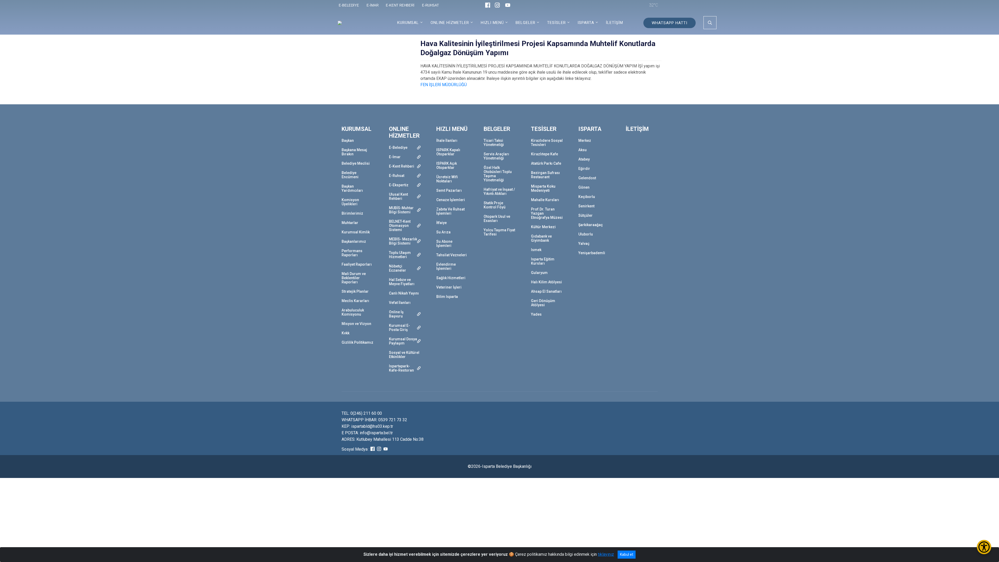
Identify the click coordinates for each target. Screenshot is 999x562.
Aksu (582, 150)
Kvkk (345, 333)
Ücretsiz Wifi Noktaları (447, 179)
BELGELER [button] (525, 22)
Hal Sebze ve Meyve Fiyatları (401, 282)
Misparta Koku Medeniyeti (543, 188)
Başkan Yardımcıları (352, 188)
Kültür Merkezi (543, 227)
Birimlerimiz (352, 213)
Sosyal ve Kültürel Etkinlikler (404, 354)
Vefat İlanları (400, 303)
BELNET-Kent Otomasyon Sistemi (400, 225)
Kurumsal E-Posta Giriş (399, 327)
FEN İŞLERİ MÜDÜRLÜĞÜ (443, 84)
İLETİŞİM (614, 22)
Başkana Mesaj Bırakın (354, 152)
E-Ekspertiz (398, 185)
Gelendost (587, 178)
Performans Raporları (352, 253)
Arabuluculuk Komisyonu (353, 312)
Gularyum (539, 273)
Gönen (584, 187)
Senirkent (586, 206)
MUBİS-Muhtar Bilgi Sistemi (401, 210)
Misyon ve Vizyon (356, 324)
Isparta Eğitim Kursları (542, 261)
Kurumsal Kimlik (356, 232)
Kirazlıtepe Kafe (544, 154)
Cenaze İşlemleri (450, 200)
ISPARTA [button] (586, 22)
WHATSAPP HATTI (669, 23)
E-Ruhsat (396, 176)
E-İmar (395, 157)
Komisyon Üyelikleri (350, 202)
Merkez (584, 140)
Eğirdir (584, 169)
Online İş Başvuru (396, 314)
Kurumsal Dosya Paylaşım (403, 341)
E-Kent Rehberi (401, 166)
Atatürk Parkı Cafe (546, 163)
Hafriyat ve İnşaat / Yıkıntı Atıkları (499, 191)
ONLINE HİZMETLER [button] (450, 22)
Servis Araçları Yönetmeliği (496, 156)
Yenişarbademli (591, 253)
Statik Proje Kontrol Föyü (494, 205)
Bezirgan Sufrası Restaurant (545, 175)
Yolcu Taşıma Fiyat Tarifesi (499, 232)
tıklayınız (606, 554)
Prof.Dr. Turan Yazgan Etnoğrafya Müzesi (547, 213)
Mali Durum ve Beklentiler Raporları (354, 278)
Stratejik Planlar (355, 291)
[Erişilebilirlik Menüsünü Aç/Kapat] (984, 547)
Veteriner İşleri (449, 287)
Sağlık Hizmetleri (450, 278)
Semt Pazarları (449, 190)
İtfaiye (441, 223)
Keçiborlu (586, 197)
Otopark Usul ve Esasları (497, 218)
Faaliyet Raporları (357, 264)
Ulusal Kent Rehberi (398, 196)
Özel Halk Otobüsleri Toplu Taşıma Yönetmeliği (498, 173)
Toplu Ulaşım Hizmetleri (400, 255)
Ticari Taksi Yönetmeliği (494, 142)
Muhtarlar (350, 223)
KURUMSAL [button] (408, 22)
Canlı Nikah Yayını (404, 293)
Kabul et (626, 554)
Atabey (584, 159)
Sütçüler (585, 215)
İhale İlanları (446, 140)
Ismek (536, 250)
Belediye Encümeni (350, 175)
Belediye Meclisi (356, 163)
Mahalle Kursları (545, 200)
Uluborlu (585, 234)
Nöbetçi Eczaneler (397, 268)
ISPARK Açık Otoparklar (446, 165)
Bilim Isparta (447, 297)
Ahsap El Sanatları (546, 291)
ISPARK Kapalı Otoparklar (448, 152)
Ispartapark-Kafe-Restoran (401, 368)
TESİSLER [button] (556, 22)
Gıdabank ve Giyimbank (541, 238)
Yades (536, 314)
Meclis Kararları (355, 301)
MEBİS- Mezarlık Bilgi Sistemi (403, 241)
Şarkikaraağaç (590, 225)
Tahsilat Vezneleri (451, 255)
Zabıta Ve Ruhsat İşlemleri (450, 211)
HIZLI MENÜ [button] (492, 22)
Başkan (348, 140)
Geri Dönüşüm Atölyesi (543, 303)
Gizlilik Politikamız (357, 342)
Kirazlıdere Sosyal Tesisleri (547, 142)
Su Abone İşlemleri (444, 243)
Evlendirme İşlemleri (446, 266)
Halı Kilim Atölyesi (546, 282)
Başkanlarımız (354, 241)
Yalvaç (584, 243)
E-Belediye (398, 147)
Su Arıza (443, 232)
